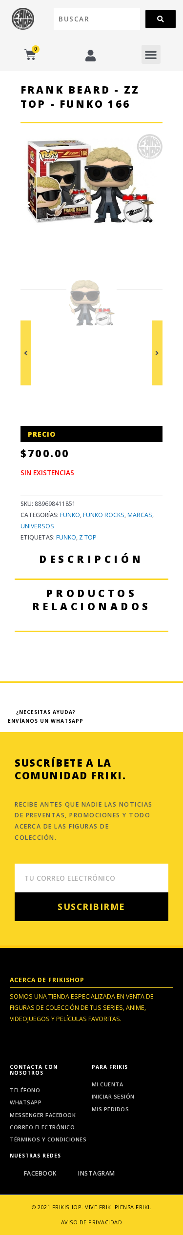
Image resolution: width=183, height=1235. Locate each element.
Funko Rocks (103, 515)
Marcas (139, 515)
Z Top (88, 537)
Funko (70, 515)
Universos (37, 526)
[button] (151, 54)
